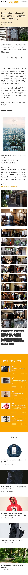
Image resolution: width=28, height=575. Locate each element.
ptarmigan (12, 341)
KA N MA (11, 336)
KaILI (15, 336)
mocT (15, 338)
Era (2, 333)
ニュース (3, 9)
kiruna (19, 336)
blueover (3, 331)
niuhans (19, 338)
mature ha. (10, 338)
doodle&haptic (21, 331)
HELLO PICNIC (5, 186)
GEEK (19, 333)
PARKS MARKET (5, 341)
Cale (15, 331)
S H (16, 341)
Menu (4, 1)
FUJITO (14, 333)
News (14, 373)
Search (24, 1)
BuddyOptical (10, 331)
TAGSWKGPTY (5, 343)
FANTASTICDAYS (8, 333)
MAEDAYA (14, 186)
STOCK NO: (21, 341)
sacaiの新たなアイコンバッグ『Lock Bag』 (13, 540)
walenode (11, 343)
